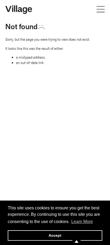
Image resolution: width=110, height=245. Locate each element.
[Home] (18, 9)
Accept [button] (55, 235)
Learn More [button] (82, 221)
